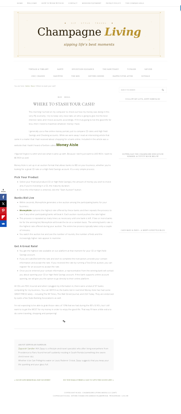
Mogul (67, 97)
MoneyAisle (26, 210)
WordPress (114, 396)
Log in (125, 396)
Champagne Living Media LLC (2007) (99, 393)
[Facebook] (3, 197)
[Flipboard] (3, 217)
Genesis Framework (98, 396)
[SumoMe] (3, 223)
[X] (3, 203)
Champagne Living (89, 34)
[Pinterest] (3, 210)
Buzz (60, 97)
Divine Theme (78, 396)
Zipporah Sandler (26, 348)
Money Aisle (67, 144)
